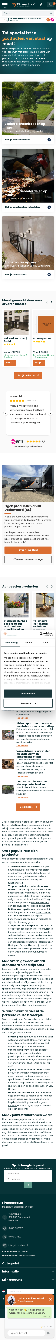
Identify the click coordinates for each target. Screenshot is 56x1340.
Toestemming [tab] (10, 642)
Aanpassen (26, 703)
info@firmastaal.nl (18, 1245)
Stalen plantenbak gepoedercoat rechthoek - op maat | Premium (15, 625)
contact (12, 1105)
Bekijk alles (26, 806)
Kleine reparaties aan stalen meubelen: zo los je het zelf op (35, 725)
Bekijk (9, 362)
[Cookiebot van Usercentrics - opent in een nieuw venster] (40, 634)
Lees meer (22, 717)
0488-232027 (16, 1228)
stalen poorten (43, 912)
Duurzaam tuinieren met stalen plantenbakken (32, 783)
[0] (50, 5)
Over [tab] (46, 642)
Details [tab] (28, 642)
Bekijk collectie (26, 375)
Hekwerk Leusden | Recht (15, 340)
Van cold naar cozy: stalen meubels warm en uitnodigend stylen (33, 753)
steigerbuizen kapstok (24, 941)
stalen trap (29, 896)
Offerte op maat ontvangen (28, 559)
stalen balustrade (40, 902)
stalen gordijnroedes (26, 876)
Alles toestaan (28, 693)
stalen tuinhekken (20, 915)
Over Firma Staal (28, 549)
